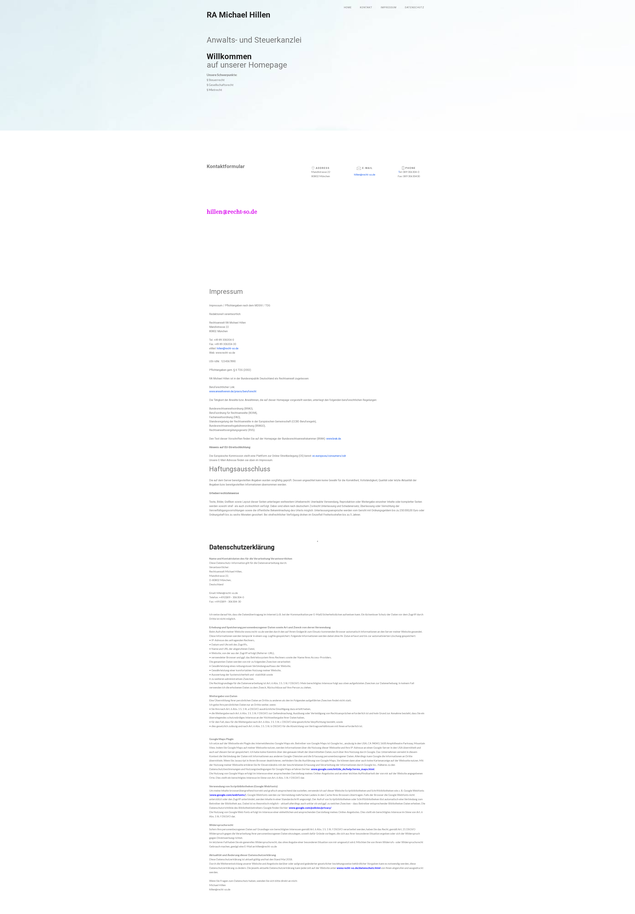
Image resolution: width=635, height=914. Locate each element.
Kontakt (366, 7)
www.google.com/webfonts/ (227, 794)
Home (348, 7)
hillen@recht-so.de (232, 211)
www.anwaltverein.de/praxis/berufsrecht (232, 391)
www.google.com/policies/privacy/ (310, 807)
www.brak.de (333, 438)
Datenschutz (414, 7)
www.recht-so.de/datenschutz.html (359, 867)
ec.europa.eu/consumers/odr (329, 455)
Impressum (388, 7)
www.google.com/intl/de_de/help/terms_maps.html (342, 769)
